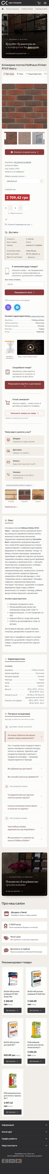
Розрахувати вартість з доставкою (24, 384)
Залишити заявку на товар (23, 413)
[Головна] (3, 9)
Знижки (16, 472)
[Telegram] (17, 307)
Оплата (16, 461)
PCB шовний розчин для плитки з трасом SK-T (12, 1095)
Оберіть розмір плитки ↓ (15, 176)
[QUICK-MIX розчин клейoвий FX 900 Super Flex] (13, 979)
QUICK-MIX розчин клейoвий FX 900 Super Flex (11, 994)
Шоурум (16, 438)
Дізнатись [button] (31, 257)
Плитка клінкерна (12, 9)
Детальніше (11, 1010)
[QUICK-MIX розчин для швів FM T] (13, 1030)
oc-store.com (29, 1154)
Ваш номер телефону (13, 280)
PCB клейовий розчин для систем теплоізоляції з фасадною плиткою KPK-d (35, 1047)
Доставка (17, 450)
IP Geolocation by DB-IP (33, 1156)
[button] (39, 3)
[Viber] (8, 307)
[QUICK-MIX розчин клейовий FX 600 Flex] (36, 979)
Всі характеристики (36, 316)
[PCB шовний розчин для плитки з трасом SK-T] (13, 1080)
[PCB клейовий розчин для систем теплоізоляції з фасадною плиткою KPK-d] (36, 1030)
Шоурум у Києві (19, 912)
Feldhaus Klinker (27, 9)
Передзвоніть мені (23, 292)
